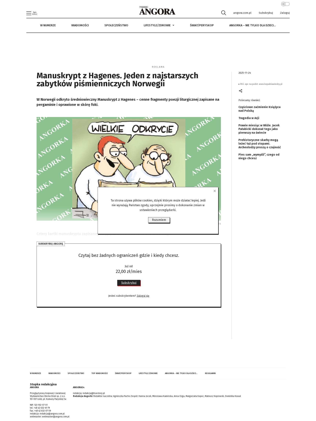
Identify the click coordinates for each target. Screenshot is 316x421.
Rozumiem (159, 220)
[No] (214, 191)
